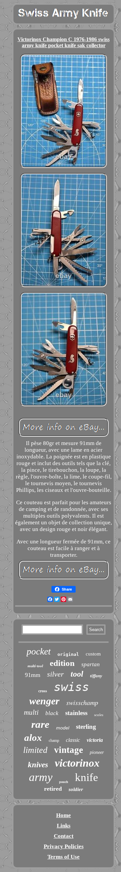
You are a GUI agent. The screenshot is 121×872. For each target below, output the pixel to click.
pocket (39, 651)
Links (64, 825)
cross (42, 691)
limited (35, 750)
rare (40, 724)
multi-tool (35, 666)
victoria (95, 740)
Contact (64, 836)
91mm (32, 675)
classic (73, 740)
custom (93, 654)
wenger (44, 700)
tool (77, 674)
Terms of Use (63, 857)
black (51, 713)
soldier (76, 789)
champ (54, 740)
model (62, 727)
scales (98, 715)
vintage (68, 750)
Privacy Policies (64, 846)
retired (53, 788)
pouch (63, 782)
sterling (86, 726)
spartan (90, 664)
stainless (76, 712)
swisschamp (82, 702)
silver (55, 674)
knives (38, 765)
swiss (71, 687)
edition (62, 663)
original (68, 654)
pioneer (97, 752)
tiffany (96, 675)
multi (31, 712)
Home (63, 815)
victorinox (77, 763)
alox (33, 737)
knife (86, 777)
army (40, 777)
